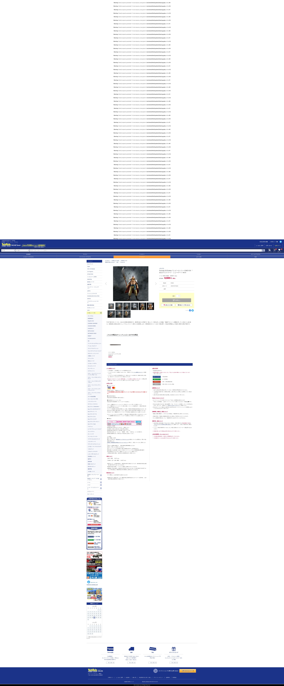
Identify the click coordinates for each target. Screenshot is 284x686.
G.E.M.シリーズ (90, 307)
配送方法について (110, 472)
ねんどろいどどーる (92, 414)
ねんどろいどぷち (92, 416)
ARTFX (88, 291)
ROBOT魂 (89, 279)
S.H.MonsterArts (92, 338)
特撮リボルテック (92, 464)
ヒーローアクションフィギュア (94, 429)
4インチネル (90, 316)
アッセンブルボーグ (92, 345)
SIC (88, 341)
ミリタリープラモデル (28, 256)
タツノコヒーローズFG (93, 399)
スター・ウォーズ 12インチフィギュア (94, 382)
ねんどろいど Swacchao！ (94, 406)
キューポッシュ (91, 368)
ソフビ (88, 484)
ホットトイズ (91, 434)
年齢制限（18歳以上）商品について (160, 411)
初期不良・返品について (157, 421)
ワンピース (122, 262)
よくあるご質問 (259, 245)
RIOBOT (89, 335)
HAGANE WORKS (92, 326)
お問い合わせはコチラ (187, 670)
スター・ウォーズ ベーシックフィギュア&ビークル (94, 374)
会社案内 (128, 677)
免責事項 (168, 677)
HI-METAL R (90, 328)
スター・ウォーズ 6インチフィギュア (94, 378)
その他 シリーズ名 (115, 260)
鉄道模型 (28, 254)
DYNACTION (90, 274)
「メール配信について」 (138, 372)
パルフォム (90, 426)
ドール (88, 482)
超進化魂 (90, 461)
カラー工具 (198, 256)
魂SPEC (89, 459)
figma (88, 266)
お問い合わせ (269, 245)
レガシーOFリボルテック (93, 454)
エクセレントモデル (92, 363)
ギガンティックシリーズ (93, 353)
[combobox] (22, 250)
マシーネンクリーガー (92, 436)
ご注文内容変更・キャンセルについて (160, 434)
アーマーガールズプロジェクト (94, 343)
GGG (88, 310)
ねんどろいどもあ (92, 424)
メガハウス (161, 268)
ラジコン (85, 254)
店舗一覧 (134, 677)
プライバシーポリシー (158, 677)
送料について (109, 456)
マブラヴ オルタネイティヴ (94, 439)
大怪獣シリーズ (91, 355)
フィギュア (142, 256)
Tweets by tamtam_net (92, 584)
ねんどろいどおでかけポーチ (94, 409)
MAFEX (89, 298)
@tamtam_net (94, 582)
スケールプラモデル (255, 254)
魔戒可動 (90, 469)
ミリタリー (142, 254)
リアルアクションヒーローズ (93, 302)
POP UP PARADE (91, 269)
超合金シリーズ (90, 281)
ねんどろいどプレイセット (93, 421)
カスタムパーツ (90, 491)
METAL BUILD (91, 331)
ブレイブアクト (91, 431)
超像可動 (89, 284)
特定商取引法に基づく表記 (145, 677)
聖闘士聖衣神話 (90, 305)
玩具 (256, 256)
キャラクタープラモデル (85, 256)
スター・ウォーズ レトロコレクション (94, 393)
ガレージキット (90, 494)
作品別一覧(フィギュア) (110, 262)
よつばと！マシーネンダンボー (94, 446)
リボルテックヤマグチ (92, 451)
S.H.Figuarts (90, 271)
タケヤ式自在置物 (92, 396)
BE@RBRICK (90, 318)
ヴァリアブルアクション (93, 348)
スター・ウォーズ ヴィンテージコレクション (94, 389)
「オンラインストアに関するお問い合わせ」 (162, 424)
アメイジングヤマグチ (92, 293)
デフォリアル (91, 358)
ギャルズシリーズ (92, 366)
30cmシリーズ (91, 360)
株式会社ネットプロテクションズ (122, 439)
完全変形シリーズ (92, 456)
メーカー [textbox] (18, 250)
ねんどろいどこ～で (92, 411)
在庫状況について (156, 388)
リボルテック (91, 449)
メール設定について (111, 368)
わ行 (117, 262)
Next (156, 283)
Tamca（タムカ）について (158, 398)
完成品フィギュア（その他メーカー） (93, 479)
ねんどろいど (90, 263)
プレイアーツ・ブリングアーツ (93, 287)
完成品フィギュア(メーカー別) (93, 475)
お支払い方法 (109, 383)
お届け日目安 (155, 368)
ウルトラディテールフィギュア (94, 351)
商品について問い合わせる (184, 305)
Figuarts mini (91, 320)
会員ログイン (278, 245)
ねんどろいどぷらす (92, 419)
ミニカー (199, 254)
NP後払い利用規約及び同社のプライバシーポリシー (117, 442)
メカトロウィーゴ (92, 441)
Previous (106, 283)
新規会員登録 (263, 241)
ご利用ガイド (273, 241)
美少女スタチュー (92, 466)
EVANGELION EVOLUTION (93, 296)
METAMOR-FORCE (92, 333)
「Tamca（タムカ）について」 (173, 405)
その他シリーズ (124, 260)
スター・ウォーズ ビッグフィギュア (94, 385)
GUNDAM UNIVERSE (92, 323)
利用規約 (174, 677)
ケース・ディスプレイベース (93, 488)
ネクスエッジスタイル (92, 404)
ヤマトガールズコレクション (94, 444)
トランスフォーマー (92, 401)
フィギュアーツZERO (92, 276)
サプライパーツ (91, 370)
